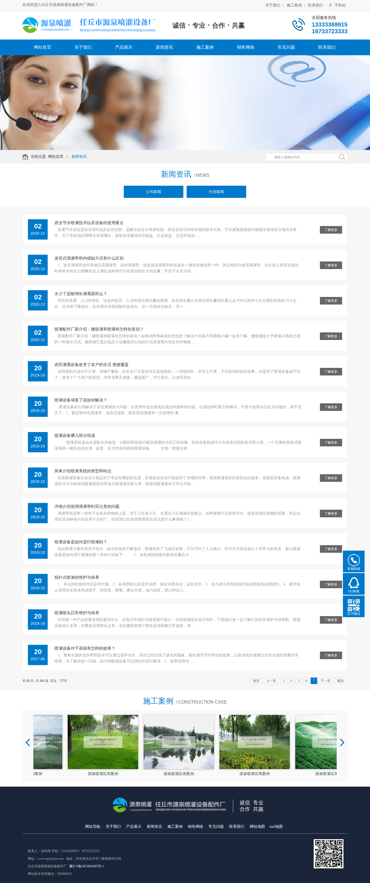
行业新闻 (216, 192)
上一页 (271, 681)
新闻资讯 (164, 47)
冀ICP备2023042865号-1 (86, 866)
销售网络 (245, 47)
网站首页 (42, 47)
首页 (256, 681)
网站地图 (257, 827)
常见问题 (286, 47)
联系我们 (315, 5)
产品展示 (123, 47)
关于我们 (272, 5)
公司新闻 (153, 192)
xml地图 (276, 827)
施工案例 (294, 5)
